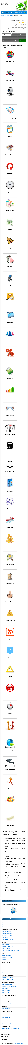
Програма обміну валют (7, 946)
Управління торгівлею (7, 933)
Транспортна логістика (7, 984)
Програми (7, 12)
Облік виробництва (6, 931)
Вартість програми (5, 1036)
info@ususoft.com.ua (19, 1043)
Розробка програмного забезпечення (10, 1028)
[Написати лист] (14, 913)
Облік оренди (5, 937)
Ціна (11, 12)
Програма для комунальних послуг (10, 1013)
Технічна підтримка (5, 1037)
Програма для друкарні (7, 977)
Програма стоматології (7, 957)
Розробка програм (5, 1032)
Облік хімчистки (5, 997)
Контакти (20, 12)
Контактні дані (4, 1039)
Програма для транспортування (9, 986)
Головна (3, 12)
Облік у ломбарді (6, 948)
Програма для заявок (7, 926)
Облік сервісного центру (7, 1003)
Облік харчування (6, 1008)
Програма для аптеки (7, 959)
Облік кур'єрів (5, 988)
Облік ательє (5, 966)
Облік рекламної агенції (7, 979)
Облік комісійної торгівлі (7, 939)
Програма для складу (7, 935)
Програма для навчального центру (10, 1015)
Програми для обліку (5, 1034)
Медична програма (6, 955)
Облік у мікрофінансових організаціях (10, 950)
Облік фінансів (5, 944)
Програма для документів (8, 1023)
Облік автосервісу (6, 990)
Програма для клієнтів (7, 924)
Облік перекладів (6, 1017)
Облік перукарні (5, 964)
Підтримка (16, 12)
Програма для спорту (7, 972)
